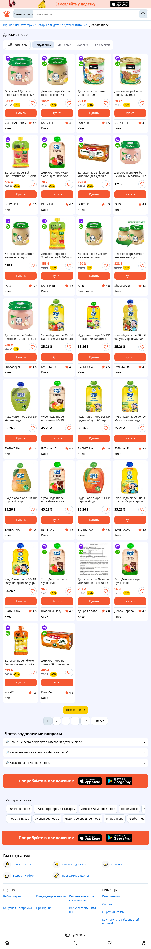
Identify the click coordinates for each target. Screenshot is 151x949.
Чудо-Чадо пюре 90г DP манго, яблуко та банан (57, 337)
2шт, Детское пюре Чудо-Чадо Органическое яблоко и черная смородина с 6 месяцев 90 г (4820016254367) (56, 581)
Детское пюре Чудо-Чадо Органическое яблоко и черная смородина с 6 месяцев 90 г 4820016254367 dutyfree (57, 174)
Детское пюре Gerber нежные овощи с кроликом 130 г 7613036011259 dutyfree (55, 93)
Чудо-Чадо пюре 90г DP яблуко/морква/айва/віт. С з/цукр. (130, 337)
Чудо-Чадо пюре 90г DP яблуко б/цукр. (21, 418)
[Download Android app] (119, 781)
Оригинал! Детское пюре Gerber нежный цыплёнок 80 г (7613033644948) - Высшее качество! (19, 93)
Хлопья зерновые (47, 818)
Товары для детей (49, 25)
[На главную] (6, 16)
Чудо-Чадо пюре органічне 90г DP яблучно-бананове (53, 418)
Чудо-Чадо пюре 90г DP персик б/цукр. (94, 499)
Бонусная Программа (17, 908)
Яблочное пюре (19, 809)
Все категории (24, 25)
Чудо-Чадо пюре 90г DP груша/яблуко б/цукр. (94, 418)
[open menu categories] (41, 943)
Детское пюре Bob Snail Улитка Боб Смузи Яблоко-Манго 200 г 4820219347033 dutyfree (57, 255)
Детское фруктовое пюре (98, 809)
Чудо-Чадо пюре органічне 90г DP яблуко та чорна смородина (52, 499)
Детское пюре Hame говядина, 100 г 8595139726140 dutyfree (128, 93)
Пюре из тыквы (18, 818)
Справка (108, 904)
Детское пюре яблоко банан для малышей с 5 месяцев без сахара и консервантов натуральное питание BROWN (20, 662)
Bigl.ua (7, 25)
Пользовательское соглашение (81, 898)
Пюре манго (129, 809)
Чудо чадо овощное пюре (82, 818)
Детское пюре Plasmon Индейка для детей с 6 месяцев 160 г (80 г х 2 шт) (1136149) (93, 581)
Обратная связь (113, 912)
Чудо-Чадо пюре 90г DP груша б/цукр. (21, 499)
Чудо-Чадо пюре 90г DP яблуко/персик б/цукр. (21, 581)
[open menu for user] (144, 943)
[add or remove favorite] (33, 103)
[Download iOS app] (90, 781)
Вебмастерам (12, 896)
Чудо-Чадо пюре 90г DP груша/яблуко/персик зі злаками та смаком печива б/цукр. (130, 499)
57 (85, 721)
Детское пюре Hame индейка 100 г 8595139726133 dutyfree (91, 93)
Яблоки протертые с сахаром (55, 809)
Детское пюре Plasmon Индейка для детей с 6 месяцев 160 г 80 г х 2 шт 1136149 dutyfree (93, 174)
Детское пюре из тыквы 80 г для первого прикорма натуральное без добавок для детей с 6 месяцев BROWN (57, 662)
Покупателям (111, 896)
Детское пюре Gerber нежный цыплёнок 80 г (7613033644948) (20, 337)
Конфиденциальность (51, 896)
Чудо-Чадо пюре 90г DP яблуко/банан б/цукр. (130, 418)
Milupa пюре (114, 818)
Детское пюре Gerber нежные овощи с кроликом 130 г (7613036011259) (92, 255)
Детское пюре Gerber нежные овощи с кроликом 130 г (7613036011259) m (19, 255)
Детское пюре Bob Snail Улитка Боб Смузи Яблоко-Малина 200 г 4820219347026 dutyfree (20, 174)
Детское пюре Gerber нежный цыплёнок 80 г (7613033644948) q (130, 174)
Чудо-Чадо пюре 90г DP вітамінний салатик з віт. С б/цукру (94, 337)
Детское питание (75, 25)
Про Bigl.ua (44, 908)
